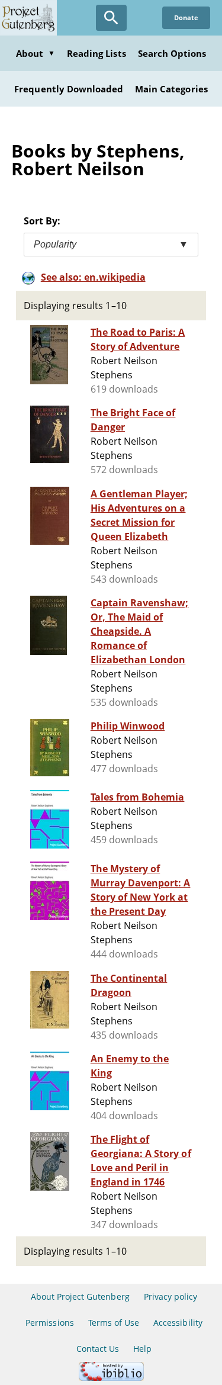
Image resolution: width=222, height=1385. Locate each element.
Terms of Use (113, 1322)
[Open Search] (111, 18)
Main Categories (171, 89)
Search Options (172, 53)
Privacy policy (171, 1296)
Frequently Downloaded (68, 89)
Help (142, 1348)
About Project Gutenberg (80, 1296)
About (35, 53)
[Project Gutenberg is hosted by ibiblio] (111, 1377)
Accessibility (177, 1322)
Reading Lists (96, 53)
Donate (186, 17)
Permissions (49, 1322)
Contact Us (97, 1348)
